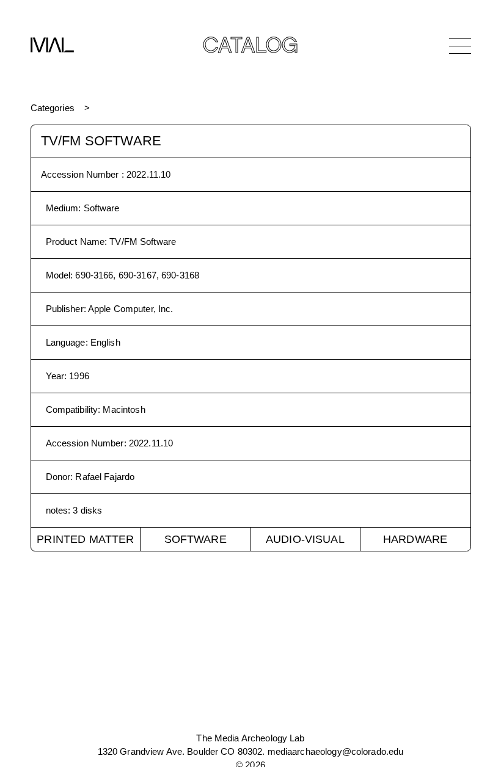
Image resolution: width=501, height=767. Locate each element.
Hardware (415, 539)
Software (195, 539)
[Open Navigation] (460, 45)
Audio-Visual (305, 539)
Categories (53, 108)
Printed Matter (85, 539)
